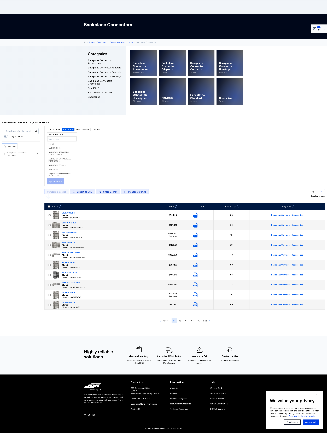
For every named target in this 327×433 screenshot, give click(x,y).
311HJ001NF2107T (70, 243)
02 (180, 321)
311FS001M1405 (69, 233)
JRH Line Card (216, 388)
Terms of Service (217, 398)
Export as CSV (84, 192)
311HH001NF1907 (70, 223)
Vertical (85, 129)
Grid (78, 129)
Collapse (96, 129)
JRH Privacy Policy (218, 393)
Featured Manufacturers (180, 404)
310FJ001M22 (68, 213)
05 (198, 321)
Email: (144, 404)
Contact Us (136, 409)
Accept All (310, 422)
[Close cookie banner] (316, 395)
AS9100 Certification (219, 404)
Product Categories (97, 42)
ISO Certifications (217, 409)
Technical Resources (179, 409)
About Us (174, 388)
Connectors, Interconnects (121, 42)
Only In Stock (17, 136)
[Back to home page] (85, 42)
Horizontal (68, 129)
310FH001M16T (69, 262)
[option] (62, 144)
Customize (292, 422)
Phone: (140, 398)
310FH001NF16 (68, 292)
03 (186, 321)
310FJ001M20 (68, 302)
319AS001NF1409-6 (71, 282)
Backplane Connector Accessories (287, 215)
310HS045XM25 (69, 272)
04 (192, 321)
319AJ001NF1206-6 (71, 252)
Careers (173, 393)
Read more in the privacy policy (302, 416)
